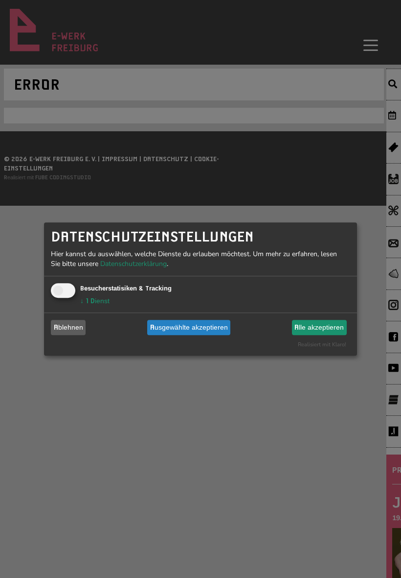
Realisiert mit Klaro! (322, 344)
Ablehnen (68, 327)
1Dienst (95, 300)
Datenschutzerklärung (133, 263)
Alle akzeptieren (319, 327)
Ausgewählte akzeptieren (189, 327)
